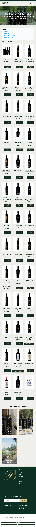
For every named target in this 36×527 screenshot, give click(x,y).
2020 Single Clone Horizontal (7, 60)
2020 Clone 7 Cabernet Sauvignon (18, 60)
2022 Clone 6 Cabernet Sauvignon (29, 170)
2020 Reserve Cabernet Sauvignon (6, 198)
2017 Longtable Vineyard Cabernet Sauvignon (6, 309)
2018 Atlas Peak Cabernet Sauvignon (29, 281)
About (20, 483)
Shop (20, 474)
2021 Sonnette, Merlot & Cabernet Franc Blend (6, 171)
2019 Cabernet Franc (18, 225)
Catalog (20, 472)
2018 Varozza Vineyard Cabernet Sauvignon (18, 282)
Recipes (20, 481)
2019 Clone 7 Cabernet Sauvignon (6, 143)
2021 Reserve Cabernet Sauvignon (18, 198)
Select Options (29, 343)
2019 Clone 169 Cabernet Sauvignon (18, 115)
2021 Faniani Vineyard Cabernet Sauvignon (29, 199)
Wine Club (21, 476)
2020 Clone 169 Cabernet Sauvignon (29, 60)
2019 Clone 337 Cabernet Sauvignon (29, 115)
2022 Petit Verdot (18, 170)
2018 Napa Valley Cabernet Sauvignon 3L (18, 365)
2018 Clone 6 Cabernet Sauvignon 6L (6, 365)
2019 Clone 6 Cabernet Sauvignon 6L (18, 309)
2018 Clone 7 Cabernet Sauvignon (18, 253)
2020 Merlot (6, 336)
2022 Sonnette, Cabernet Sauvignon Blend (18, 392)
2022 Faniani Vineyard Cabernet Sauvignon (6, 227)
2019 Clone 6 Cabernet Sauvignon (6, 115)
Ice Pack (29, 391)
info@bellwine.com (9, 509)
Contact (20, 486)
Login (20, 488)
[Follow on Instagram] (21, 508)
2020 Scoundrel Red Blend (29, 364)
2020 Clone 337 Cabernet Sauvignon (18, 88)
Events (20, 479)
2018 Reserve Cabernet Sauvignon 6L (29, 337)
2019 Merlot (29, 308)
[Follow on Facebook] (19, 508)
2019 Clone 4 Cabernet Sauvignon (29, 88)
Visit (20, 469)
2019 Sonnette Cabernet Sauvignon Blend (29, 144)
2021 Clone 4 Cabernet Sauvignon (6, 253)
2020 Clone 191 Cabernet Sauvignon (6, 88)
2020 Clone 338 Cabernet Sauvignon (6, 281)
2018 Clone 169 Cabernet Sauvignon (29, 253)
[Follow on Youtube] (23, 508)
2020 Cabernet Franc (29, 225)
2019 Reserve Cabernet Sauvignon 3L (18, 337)
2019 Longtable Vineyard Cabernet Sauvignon (18, 144)
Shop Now (9, 433)
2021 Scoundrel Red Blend (6, 391)
